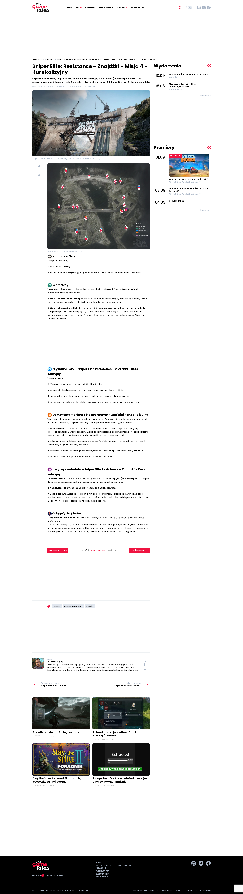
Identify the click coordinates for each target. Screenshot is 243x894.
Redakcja (154, 890)
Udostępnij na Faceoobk (39, 166)
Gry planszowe (125, 865)
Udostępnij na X (39, 174)
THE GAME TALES (38, 59)
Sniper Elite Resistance (73, 606)
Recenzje (105, 865)
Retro (113, 865)
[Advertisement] (121, 35)
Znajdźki (89, 606)
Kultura (121, 7)
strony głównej (98, 550)
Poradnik (56, 606)
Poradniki (90, 7)
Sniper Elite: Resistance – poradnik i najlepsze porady (77, 59)
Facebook (209, 7)
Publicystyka (106, 7)
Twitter (204, 7)
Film (107, 874)
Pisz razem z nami (139, 890)
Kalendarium (137, 7)
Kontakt (179, 890)
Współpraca (167, 890)
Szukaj (180, 7)
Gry (77, 7)
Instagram (199, 7)
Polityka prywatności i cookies (198, 890)
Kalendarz (204, 95)
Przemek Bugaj (55, 661)
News (69, 7)
